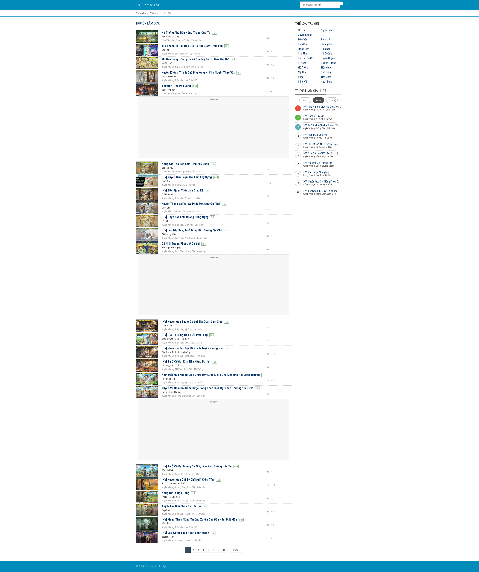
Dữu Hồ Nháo (168, 470)
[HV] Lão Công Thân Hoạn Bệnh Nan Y (185, 533)
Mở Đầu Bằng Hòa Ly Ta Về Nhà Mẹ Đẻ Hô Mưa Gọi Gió (195, 59)
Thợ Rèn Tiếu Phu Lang (176, 86)
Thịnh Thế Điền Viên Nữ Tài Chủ (182, 506)
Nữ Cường (326, 53)
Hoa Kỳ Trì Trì (168, 379)
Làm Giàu (303, 44)
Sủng (300, 77)
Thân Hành (167, 325)
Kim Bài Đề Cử (305, 58)
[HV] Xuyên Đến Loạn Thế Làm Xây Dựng (187, 177)
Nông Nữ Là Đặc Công (175, 493)
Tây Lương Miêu (169, 234)
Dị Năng (302, 63)
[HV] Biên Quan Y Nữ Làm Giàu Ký (182, 190)
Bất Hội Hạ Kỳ (168, 537)
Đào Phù (165, 50)
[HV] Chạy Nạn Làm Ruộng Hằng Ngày (185, 217)
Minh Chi (166, 207)
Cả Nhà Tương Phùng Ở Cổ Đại (181, 243)
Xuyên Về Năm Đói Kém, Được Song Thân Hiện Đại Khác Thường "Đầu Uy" (207, 388)
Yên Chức (166, 523)
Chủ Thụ (302, 53)
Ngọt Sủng (326, 81)
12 (224, 549)
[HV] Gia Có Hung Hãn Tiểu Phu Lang (185, 335)
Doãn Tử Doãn (168, 90)
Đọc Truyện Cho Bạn (148, 5)
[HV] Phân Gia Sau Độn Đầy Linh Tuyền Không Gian (193, 348)
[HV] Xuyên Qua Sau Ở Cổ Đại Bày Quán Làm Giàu (192, 321)
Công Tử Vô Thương (171, 392)
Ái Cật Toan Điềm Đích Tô (173, 483)
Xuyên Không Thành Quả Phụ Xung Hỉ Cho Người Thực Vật (198, 72)
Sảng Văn (303, 81)
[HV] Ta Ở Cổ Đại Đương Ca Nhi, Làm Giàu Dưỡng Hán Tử (197, 466)
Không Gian (327, 44)
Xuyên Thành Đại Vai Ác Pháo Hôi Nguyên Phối (191, 204)
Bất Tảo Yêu (167, 168)
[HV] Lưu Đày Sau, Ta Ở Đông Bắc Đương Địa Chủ (192, 230)
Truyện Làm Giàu (148, 23)
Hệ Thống (303, 67)
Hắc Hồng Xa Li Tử (170, 36)
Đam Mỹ (325, 39)
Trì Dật (165, 221)
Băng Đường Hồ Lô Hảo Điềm (175, 339)
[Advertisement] (213, 128)
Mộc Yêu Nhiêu (169, 76)
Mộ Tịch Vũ (167, 63)
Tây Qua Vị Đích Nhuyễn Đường (176, 352)
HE (322, 34)
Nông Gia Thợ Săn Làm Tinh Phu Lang (185, 164)
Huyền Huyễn (328, 58)
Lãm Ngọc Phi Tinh (170, 365)
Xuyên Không (305, 34)
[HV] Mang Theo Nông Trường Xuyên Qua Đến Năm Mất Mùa (199, 519)
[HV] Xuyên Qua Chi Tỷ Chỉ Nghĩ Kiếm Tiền (188, 479)
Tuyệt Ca (166, 181)
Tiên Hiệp (326, 67)
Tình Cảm (326, 77)
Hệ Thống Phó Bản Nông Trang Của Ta (186, 32)
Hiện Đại (325, 49)
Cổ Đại (301, 30)
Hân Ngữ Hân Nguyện (172, 247)
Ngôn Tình (326, 30)
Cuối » (236, 549)
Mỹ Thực (302, 72)
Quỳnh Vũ (166, 510)
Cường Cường (328, 63)
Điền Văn (303, 39)
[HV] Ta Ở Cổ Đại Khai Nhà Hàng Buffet (186, 361)
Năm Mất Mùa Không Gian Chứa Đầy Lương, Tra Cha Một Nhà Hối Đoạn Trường (211, 375)
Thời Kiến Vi (167, 194)
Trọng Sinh (303, 49)
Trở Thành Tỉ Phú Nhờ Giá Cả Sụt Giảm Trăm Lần (192, 46)
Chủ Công (326, 72)
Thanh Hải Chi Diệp (171, 497)
